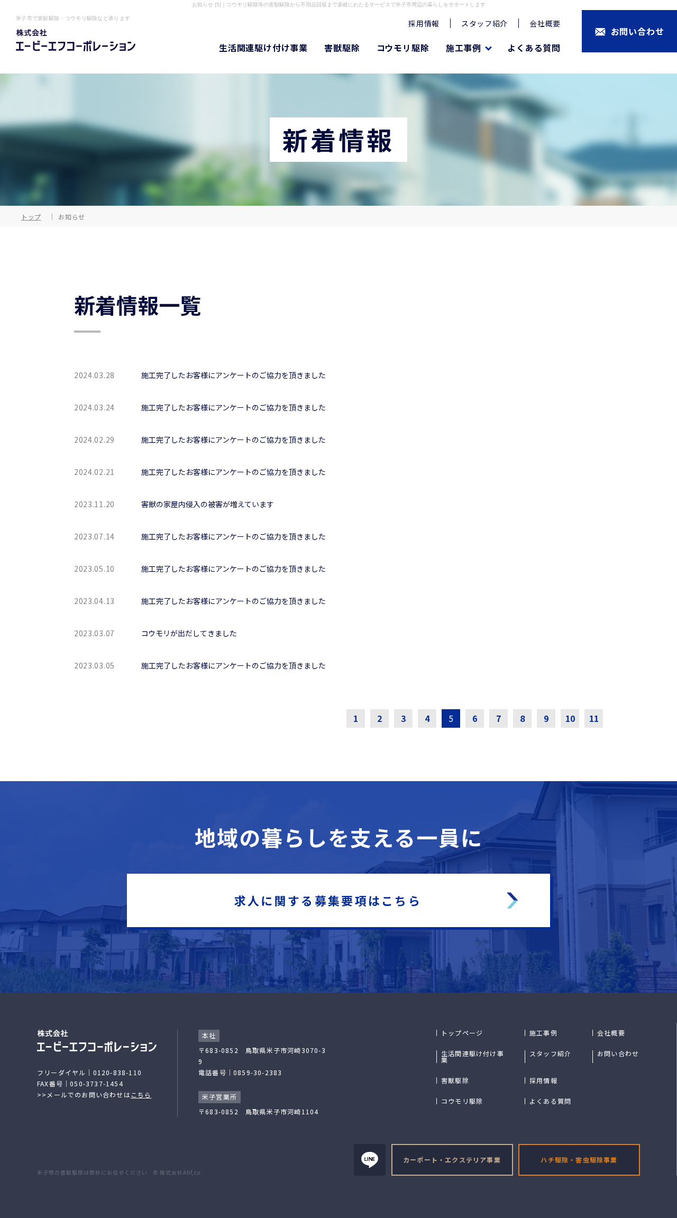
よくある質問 (534, 47)
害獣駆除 (342, 47)
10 (570, 718)
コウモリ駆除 (403, 47)
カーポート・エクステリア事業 (452, 1159)
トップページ (462, 1033)
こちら (141, 1094)
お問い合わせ (618, 1053)
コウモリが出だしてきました (189, 633)
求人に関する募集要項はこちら (328, 900)
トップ (31, 216)
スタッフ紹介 (484, 23)
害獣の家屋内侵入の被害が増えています (207, 504)
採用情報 (424, 23)
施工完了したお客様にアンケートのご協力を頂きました (233, 375)
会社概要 (545, 23)
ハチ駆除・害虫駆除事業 (579, 1159)
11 (594, 718)
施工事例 (543, 1033)
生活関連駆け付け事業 (263, 47)
